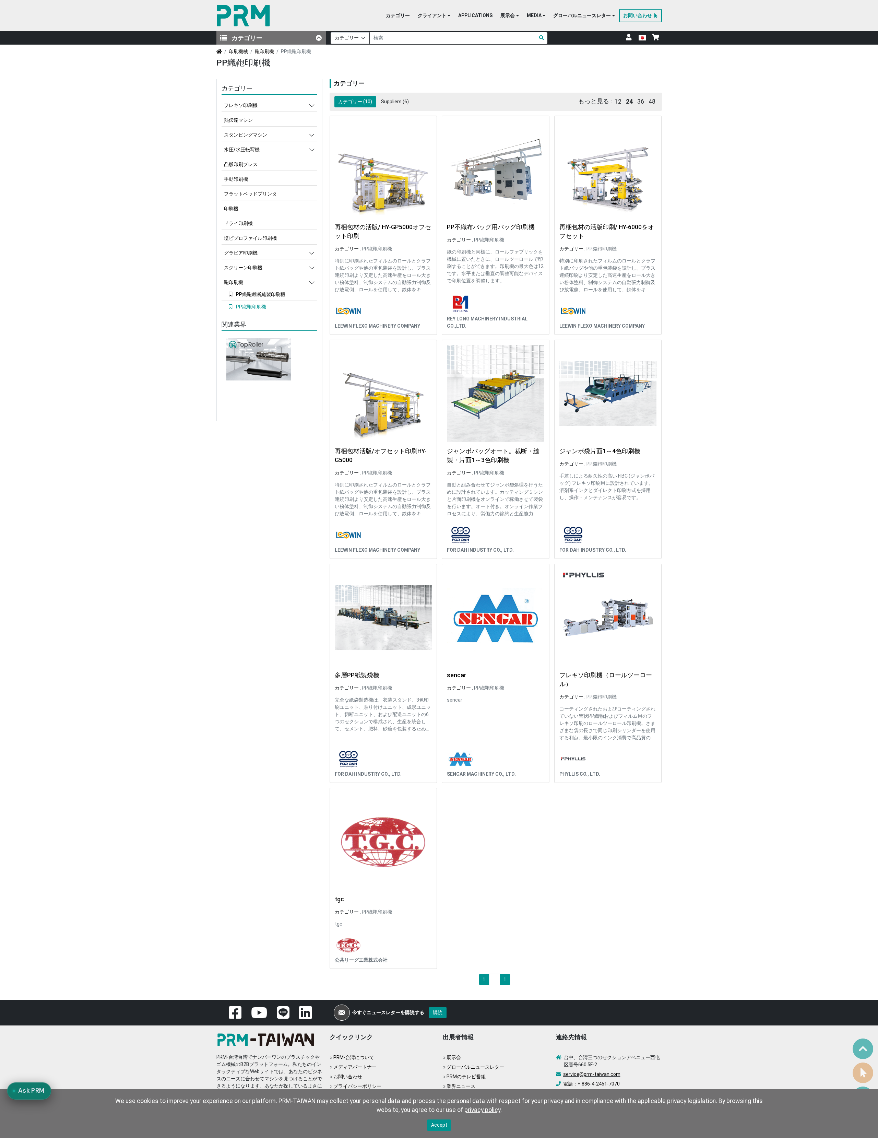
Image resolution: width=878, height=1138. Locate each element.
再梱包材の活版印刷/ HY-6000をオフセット (606, 231)
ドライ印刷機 (238, 223)
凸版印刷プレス (241, 164)
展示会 (454, 1057)
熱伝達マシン (238, 120)
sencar (456, 675)
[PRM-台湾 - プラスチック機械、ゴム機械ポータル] (244, 15)
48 (652, 101)
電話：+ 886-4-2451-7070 (591, 1084)
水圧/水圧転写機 (242, 149)
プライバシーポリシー (357, 1086)
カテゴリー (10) (355, 101)
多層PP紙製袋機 (357, 675)
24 (629, 101)
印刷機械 (238, 51)
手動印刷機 (236, 179)
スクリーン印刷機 (243, 267)
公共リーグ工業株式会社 (361, 960)
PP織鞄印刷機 (377, 248)
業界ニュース (461, 1086)
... (494, 979)
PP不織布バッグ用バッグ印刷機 (491, 227)
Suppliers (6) (395, 101)
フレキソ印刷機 (241, 105)
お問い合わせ (347, 1076)
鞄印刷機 (264, 51)
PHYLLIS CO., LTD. (579, 774)
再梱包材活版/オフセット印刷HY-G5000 (381, 456)
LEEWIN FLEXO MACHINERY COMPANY (377, 326)
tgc (339, 899)
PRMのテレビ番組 (466, 1076)
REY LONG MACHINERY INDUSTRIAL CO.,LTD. (487, 322)
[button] (434, 16)
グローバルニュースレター (475, 1067)
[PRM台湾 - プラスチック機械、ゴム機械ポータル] (267, 1039)
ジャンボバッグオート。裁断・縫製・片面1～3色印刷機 (493, 456)
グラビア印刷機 (241, 253)
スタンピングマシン (245, 135)
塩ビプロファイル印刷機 (250, 238)
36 (640, 101)
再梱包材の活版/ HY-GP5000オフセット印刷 (383, 231)
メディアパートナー (355, 1067)
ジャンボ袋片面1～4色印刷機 (599, 451)
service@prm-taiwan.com (591, 1074)
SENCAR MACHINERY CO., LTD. (481, 774)
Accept (439, 1125)
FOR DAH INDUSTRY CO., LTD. (480, 550)
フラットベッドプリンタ (250, 194)
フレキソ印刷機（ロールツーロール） (605, 680)
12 (618, 101)
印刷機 (231, 208)
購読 (437, 1012)
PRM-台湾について (353, 1057)
